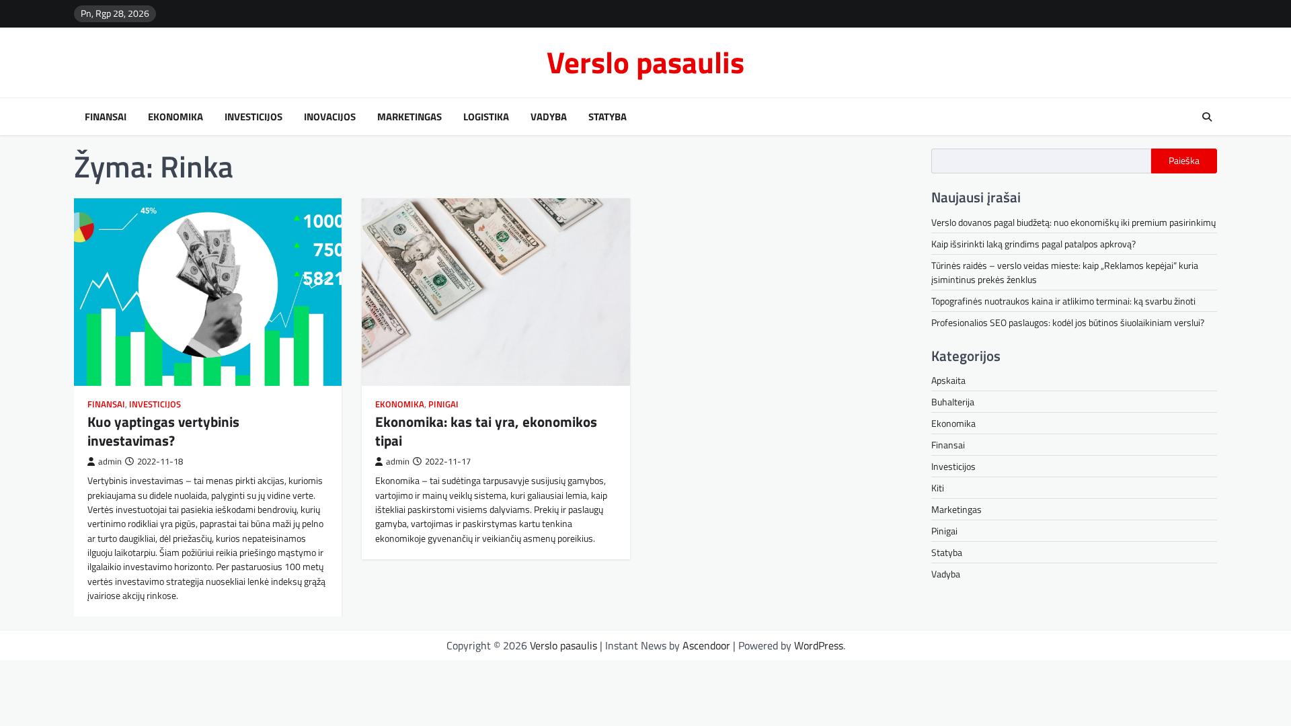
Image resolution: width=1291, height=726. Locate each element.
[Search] (1207, 117)
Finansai (105, 117)
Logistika (486, 117)
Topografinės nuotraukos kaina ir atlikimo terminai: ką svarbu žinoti (1063, 301)
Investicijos (253, 117)
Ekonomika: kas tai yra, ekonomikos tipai (486, 430)
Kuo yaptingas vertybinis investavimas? (163, 430)
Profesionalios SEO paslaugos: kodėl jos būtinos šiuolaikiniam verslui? (1067, 322)
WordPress (818, 645)
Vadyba (549, 117)
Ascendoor (706, 645)
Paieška (1184, 160)
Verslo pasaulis (645, 62)
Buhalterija (952, 402)
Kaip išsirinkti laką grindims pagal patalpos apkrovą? (1033, 244)
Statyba (607, 117)
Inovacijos (330, 117)
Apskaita (948, 380)
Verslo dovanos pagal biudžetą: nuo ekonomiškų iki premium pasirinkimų (1073, 222)
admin (110, 461)
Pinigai (443, 404)
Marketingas (409, 117)
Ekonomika (175, 117)
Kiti (937, 488)
